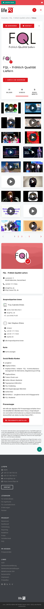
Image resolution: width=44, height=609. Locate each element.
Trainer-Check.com (11, 377)
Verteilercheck (6, 538)
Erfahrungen (5, 507)
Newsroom (5, 521)
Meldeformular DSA (8, 571)
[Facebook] (2, 584)
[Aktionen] (39, 26)
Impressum (5, 577)
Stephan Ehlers (10, 366)
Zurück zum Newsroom (16, 80)
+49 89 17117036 (11, 284)
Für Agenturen (6, 502)
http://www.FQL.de (11, 290)
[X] (9, 584)
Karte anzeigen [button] (10, 352)
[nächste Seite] (41, 236)
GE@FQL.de (11, 313)
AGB (2, 563)
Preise (3, 535)
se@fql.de (10, 337)
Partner (4, 510)
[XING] (12, 584)
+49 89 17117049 (13, 334)
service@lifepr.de (34, 443)
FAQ (2, 541)
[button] (11, 108)
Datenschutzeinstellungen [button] (10, 568)
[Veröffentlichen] (39, 449)
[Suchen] (34, 10)
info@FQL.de (9, 288)
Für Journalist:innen (8, 505)
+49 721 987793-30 (10, 473)
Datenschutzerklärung (9, 565)
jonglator (8, 363)
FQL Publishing (10, 386)
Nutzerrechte (5, 574)
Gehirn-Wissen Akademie (13, 380)
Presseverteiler (6, 552)
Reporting (4, 530)
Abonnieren (12, 26)
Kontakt (28, 26)
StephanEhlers (10, 374)
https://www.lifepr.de (11, 481)
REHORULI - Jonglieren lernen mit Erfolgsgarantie (22, 394)
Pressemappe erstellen (17, 420)
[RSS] (7, 584)
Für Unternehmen (7, 499)
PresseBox (5, 580)
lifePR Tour (9, 2)
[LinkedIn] (4, 584)
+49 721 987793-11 (10, 476)
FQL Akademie (10, 397)
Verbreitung (5, 527)
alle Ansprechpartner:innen (14, 340)
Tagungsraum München (13, 383)
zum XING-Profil (12, 315)
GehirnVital (9, 392)
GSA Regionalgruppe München (15, 389)
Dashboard (5, 524)
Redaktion (4, 533)
